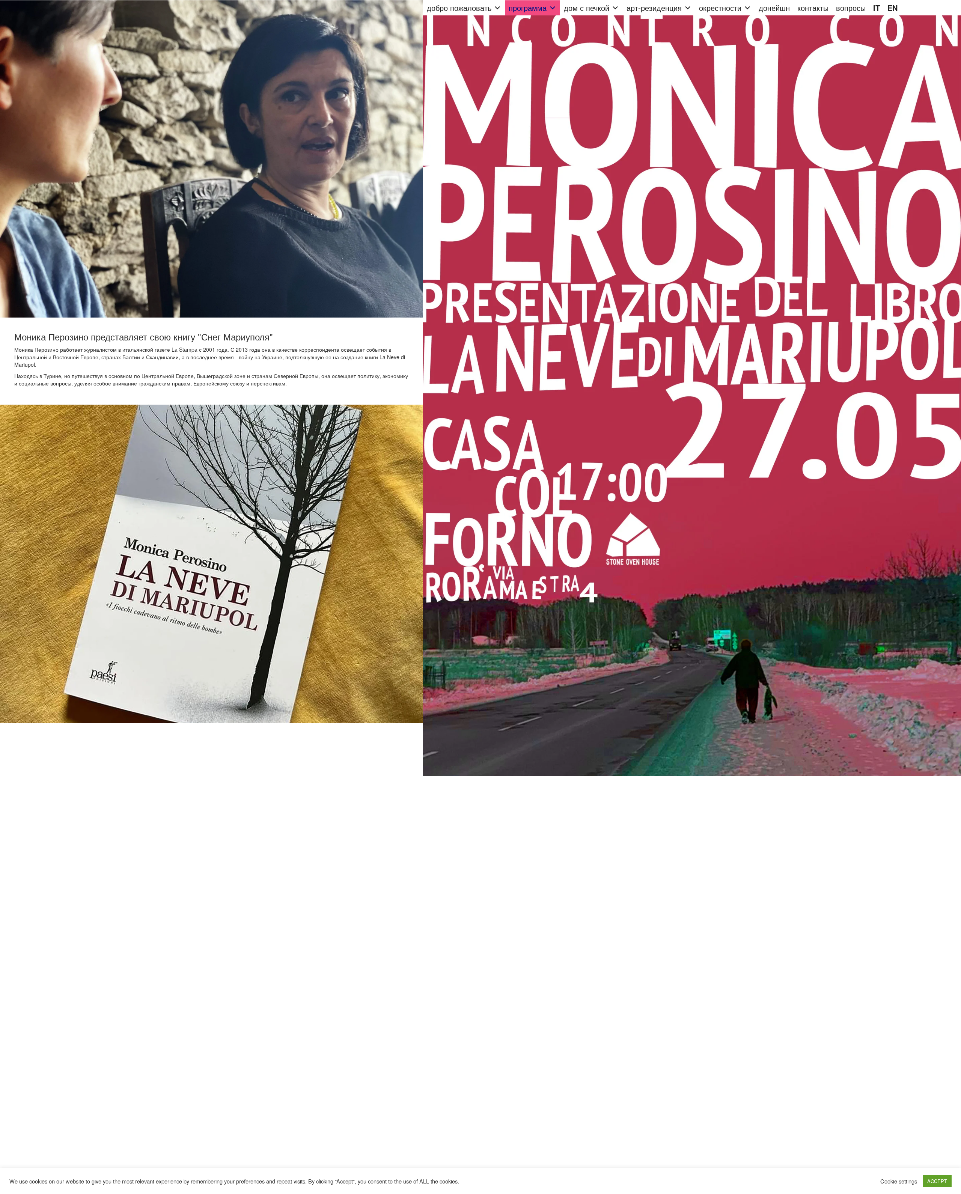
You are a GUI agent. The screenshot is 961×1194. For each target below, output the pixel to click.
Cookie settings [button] (898, 1181)
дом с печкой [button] (586, 7)
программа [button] (528, 7)
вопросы (851, 7)
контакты (812, 7)
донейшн (774, 7)
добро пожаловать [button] (459, 7)
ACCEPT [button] (937, 1181)
